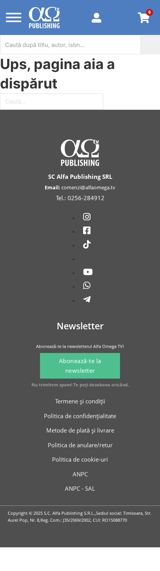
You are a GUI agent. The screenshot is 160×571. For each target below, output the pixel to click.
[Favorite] (121, 17)
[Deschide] (12, 17)
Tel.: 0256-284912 (80, 198)
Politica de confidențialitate (80, 416)
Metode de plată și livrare (80, 430)
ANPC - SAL (80, 488)
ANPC (80, 474)
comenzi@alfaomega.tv (88, 187)
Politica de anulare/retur (80, 445)
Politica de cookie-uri (80, 459)
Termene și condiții (80, 401)
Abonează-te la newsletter (80, 366)
